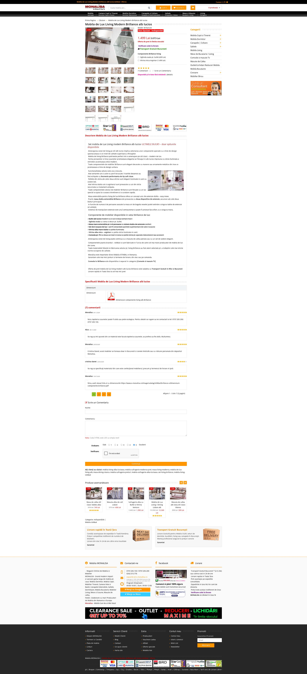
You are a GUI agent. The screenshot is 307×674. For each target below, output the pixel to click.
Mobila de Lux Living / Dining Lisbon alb (157, 505)
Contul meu (175, 636)
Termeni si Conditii (94, 639)
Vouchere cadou (149, 639)
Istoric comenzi (177, 639)
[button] (185, 482)
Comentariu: (90, 419)
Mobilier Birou (196, 76)
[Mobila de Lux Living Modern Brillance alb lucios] (109, 45)
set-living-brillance (165, 472)
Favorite (179, 7)
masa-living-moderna (160, 469)
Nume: (88, 408)
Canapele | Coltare (198, 42)
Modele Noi (147, 650)
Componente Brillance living (149, 54)
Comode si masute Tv (200, 57)
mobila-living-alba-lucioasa (113, 469)
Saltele (193, 46)
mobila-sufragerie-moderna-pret (138, 469)
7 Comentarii (143, 71)
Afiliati (145, 643)
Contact (118, 643)
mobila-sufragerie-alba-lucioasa (144, 472)
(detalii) (170, 74)
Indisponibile (99, 519)
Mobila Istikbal (91, 522)
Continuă (136, 463)
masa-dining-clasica (101, 472)
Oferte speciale (149, 647)
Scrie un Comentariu (162, 71)
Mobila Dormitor (198, 39)
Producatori (147, 636)
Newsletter (175, 647)
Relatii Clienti (120, 636)
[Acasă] (95, 9)
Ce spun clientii (121, 647)
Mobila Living (196, 50)
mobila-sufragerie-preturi (120, 472)
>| (109, 394)
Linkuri (89, 647)
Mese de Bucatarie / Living (202, 54)
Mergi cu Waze (133, 594)
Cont (163, 7)
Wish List (174, 643)
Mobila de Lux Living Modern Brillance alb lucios (127, 20)
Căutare (102, 20)
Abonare (206, 645)
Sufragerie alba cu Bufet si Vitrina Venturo (136, 505)
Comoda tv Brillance (96, 261)
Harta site (119, 650)
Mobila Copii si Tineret (200, 35)
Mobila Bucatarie (198, 69)
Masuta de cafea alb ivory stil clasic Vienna (178, 505)
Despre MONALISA (94, 636)
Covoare (194, 72)
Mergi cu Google (134, 589)
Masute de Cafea (197, 61)
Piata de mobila (93, 643)
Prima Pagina (90, 20)
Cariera (90, 650)
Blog (116, 639)
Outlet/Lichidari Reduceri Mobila (205, 65)
